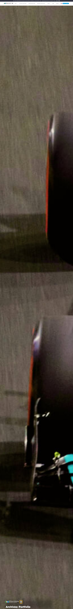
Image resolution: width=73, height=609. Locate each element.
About (15, 3)
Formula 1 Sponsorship (22, 3)
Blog (53, 3)
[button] (61, 3)
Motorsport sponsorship (41, 3)
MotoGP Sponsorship (32, 3)
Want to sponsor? (66, 3)
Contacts (57, 3)
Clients (49, 3)
